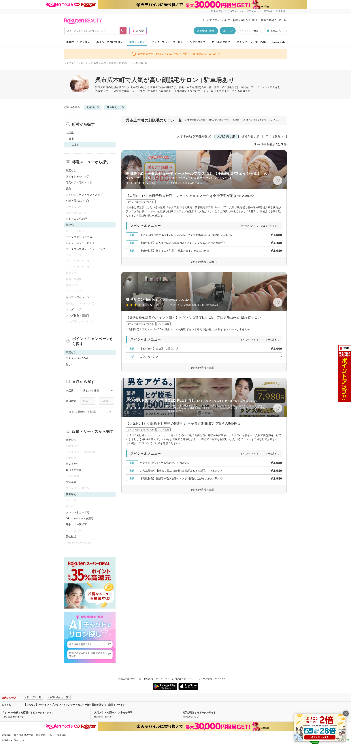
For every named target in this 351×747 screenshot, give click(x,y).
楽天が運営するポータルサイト (199, 712)
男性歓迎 (71, 536)
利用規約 (148, 678)
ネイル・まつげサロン (109, 41)
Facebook (220, 678)
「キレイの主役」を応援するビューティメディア (28, 712)
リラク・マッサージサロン (167, 41)
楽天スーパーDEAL (77, 358)
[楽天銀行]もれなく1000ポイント (227, 11)
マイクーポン (251, 30)
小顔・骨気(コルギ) (77, 200)
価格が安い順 (250, 136)
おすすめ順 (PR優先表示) (194, 136)
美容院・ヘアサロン (78, 41)
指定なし (71, 170)
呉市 (103, 63)
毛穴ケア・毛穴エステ (79, 182)
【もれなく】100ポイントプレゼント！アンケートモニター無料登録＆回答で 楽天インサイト (74, 704)
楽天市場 (280, 11)
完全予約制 (72, 464)
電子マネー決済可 (76, 524)
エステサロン (137, 41)
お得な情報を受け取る (245, 20)
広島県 (94, 63)
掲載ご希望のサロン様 (274, 20)
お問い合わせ (179, 678)
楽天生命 (268, 11)
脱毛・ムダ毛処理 (76, 218)
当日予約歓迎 (74, 470)
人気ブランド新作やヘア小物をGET (113, 712)
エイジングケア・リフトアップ (84, 194)
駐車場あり (125, 63)
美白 (68, 188)
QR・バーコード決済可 (80, 518)
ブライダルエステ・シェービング (85, 248)
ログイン (227, 30)
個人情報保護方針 (23, 735)
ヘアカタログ (197, 41)
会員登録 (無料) (206, 30)
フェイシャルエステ (78, 176)
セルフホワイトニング (79, 297)
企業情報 (6, 735)
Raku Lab (278, 41)
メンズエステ (74, 309)
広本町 (112, 63)
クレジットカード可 (78, 512)
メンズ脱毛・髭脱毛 (78, 315)
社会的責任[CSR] (45, 735)
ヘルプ (226, 20)
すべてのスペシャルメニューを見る (259, 226)
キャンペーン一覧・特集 (251, 41)
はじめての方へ (211, 20)
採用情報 (61, 735)
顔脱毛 (84, 63)
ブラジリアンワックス (79, 236)
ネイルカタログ (221, 41)
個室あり (71, 482)
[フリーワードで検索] (123, 30)
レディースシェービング (80, 242)
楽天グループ (253, 11)
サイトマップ (162, 678)
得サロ (70, 364)
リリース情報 (205, 678)
